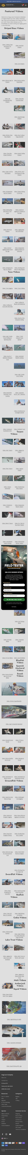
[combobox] (13, 590)
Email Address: (6, 582)
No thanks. (14, 606)
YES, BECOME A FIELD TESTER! (14, 599)
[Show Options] (23, 590)
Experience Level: (7, 588)
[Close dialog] (25, 547)
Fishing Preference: (7, 593)
